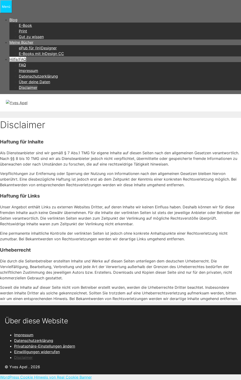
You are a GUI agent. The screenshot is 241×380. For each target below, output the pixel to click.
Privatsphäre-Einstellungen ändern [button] (44, 346)
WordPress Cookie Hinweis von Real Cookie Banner (46, 377)
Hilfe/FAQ (17, 59)
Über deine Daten (34, 81)
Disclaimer (28, 87)
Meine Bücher (21, 42)
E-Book (25, 25)
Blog (13, 19)
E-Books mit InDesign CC (41, 53)
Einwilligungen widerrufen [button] (37, 351)
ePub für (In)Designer (38, 48)
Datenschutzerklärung (38, 76)
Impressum (28, 70)
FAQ (22, 65)
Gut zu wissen (31, 36)
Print (23, 31)
